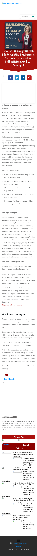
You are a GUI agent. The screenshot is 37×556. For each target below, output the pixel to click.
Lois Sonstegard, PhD (9, 417)
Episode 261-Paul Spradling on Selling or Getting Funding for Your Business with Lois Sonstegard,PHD (23, 454)
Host (6, 375)
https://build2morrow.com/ (12, 305)
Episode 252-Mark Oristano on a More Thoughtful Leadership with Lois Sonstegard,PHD (28, 524)
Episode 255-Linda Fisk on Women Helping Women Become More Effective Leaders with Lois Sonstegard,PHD (23, 500)
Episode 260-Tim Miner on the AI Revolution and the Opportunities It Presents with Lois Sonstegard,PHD (29, 462)
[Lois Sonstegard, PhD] (18, 398)
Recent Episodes (9, 379)
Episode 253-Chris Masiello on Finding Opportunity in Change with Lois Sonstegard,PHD (21, 517)
